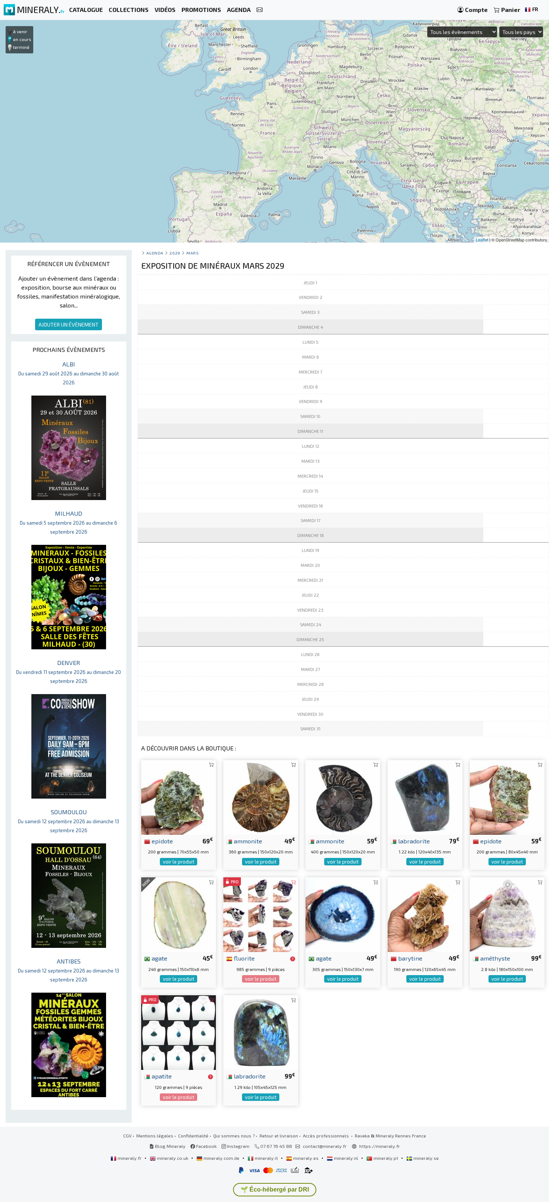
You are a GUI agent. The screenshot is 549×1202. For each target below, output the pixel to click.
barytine (409, 958)
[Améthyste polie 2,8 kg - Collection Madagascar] (507, 913)
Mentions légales (154, 1135)
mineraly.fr (130, 1158)
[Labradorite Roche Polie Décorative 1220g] (425, 796)
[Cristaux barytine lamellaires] (425, 913)
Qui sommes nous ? (234, 1135)
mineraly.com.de (221, 1158)
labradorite (413, 840)
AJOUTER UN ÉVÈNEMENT (68, 324)
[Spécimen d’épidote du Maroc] (507, 796)
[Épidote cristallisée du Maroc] (178, 796)
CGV (127, 1135)
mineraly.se (425, 1158)
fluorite (243, 958)
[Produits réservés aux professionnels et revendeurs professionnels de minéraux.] (292, 959)
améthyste (494, 958)
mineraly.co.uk (172, 1158)
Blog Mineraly (170, 1146)
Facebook (206, 1146)
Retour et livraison (279, 1135)
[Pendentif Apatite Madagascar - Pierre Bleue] (178, 1031)
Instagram (237, 1146)
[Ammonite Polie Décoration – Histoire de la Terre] (260, 796)
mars (192, 252)
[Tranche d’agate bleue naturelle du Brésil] (342, 913)
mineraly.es (306, 1158)
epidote (161, 840)
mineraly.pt (385, 1158)
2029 (175, 252)
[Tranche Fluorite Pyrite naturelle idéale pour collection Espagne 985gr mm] (260, 913)
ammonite (247, 840)
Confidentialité (193, 1135)
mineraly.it (266, 1158)
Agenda (155, 252)
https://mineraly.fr (379, 1146)
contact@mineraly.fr (325, 1146)
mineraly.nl (346, 1158)
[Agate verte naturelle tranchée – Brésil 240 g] (178, 913)
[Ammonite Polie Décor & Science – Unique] (342, 796)
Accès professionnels (326, 1135)
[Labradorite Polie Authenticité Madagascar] (260, 1031)
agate (158, 958)
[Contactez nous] (260, 10)
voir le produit (178, 862)
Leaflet (482, 240)
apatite (161, 1076)
